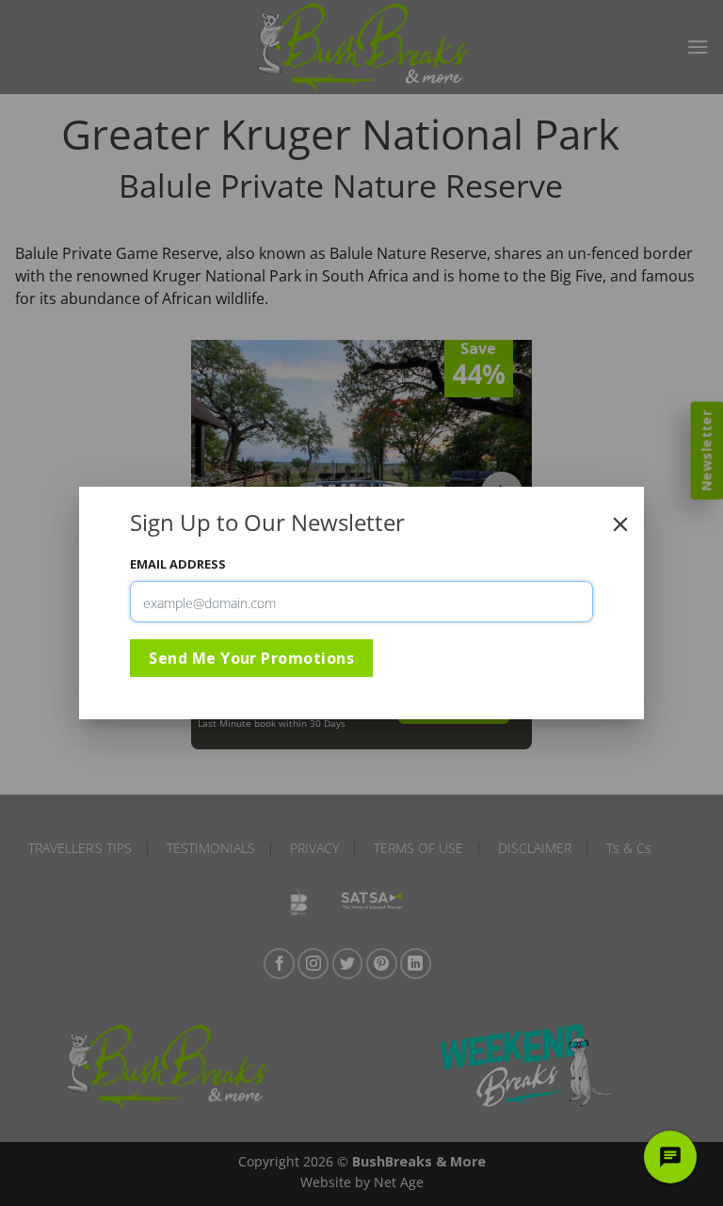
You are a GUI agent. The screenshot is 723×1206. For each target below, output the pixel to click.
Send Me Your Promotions (251, 658)
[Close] (620, 524)
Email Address (178, 563)
